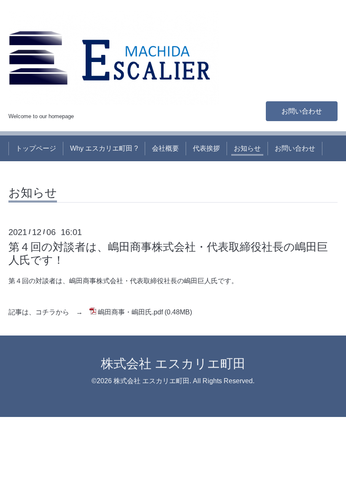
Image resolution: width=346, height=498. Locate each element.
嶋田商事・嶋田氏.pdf (130, 312)
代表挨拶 (206, 148)
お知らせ (247, 148)
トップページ (36, 148)
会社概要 (165, 148)
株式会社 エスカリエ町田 (173, 364)
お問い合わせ (301, 111)
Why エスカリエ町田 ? (104, 148)
